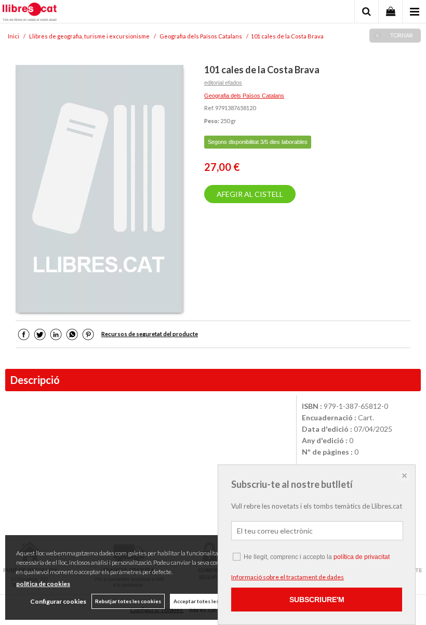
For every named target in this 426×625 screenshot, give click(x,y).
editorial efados (223, 82)
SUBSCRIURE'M (316, 599)
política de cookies (43, 584)
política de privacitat (362, 557)
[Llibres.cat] (30, 13)
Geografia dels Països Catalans (244, 95)
